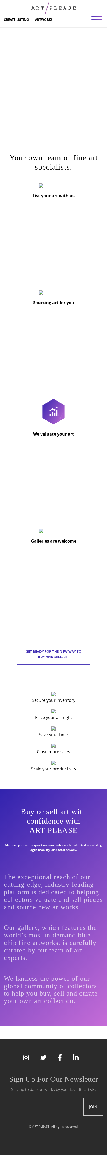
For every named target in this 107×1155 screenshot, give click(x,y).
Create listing (16, 19)
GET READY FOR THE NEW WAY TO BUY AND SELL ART (53, 654)
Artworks (44, 19)
